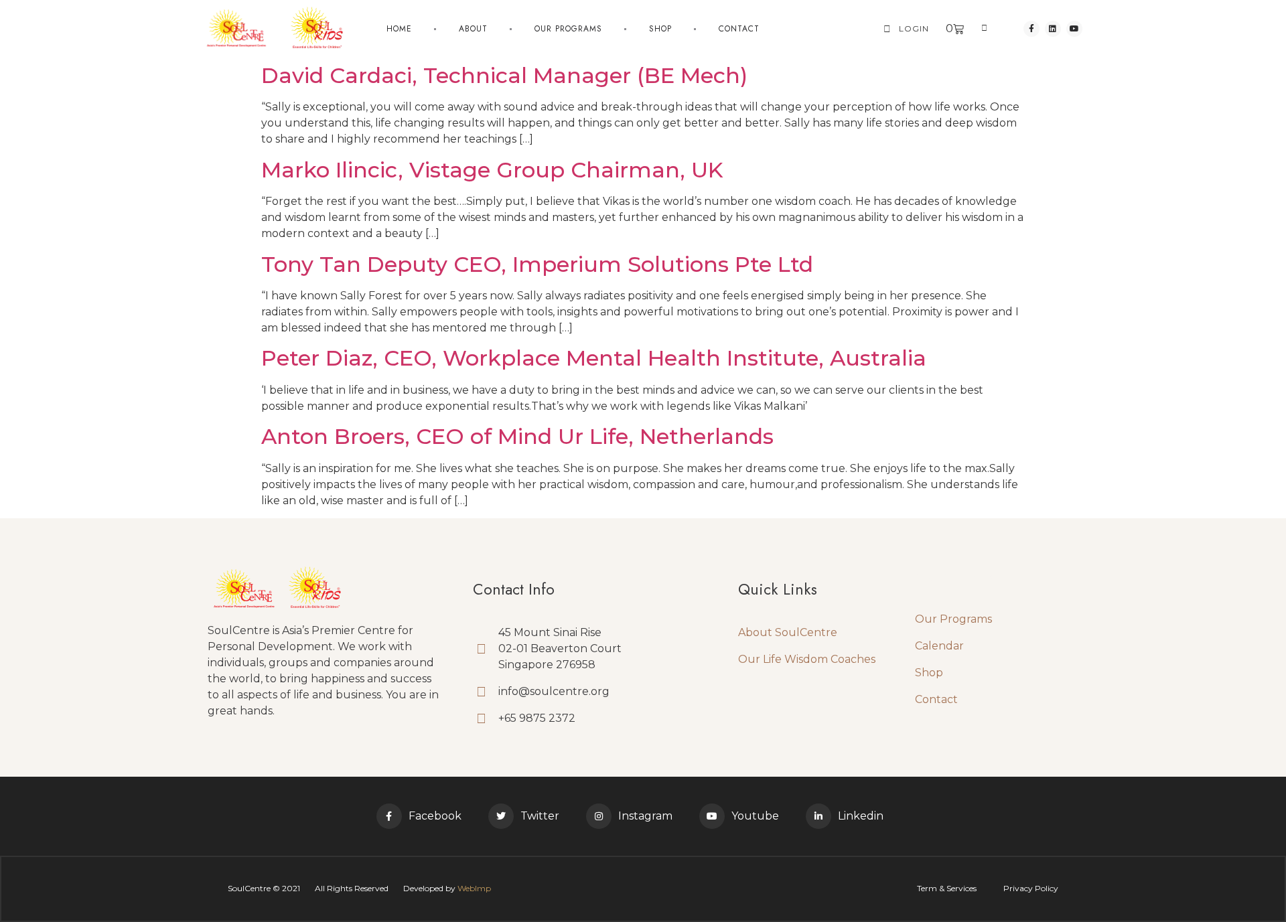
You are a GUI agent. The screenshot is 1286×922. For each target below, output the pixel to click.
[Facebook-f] (1031, 29)
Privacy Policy (1030, 888)
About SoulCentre (787, 632)
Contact (739, 29)
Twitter (539, 816)
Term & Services (947, 888)
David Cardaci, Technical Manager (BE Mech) (504, 75)
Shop (660, 29)
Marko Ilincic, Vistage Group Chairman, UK (492, 170)
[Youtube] (1074, 29)
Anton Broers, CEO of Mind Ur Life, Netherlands (517, 436)
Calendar (939, 645)
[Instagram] (599, 816)
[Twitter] (501, 816)
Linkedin (860, 816)
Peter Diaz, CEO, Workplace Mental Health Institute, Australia (593, 358)
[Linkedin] (1053, 29)
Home (399, 29)
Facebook (435, 816)
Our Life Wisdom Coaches (806, 659)
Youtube (755, 816)
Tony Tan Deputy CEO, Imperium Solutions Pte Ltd (537, 264)
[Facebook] (389, 816)
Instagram (645, 816)
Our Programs (953, 619)
